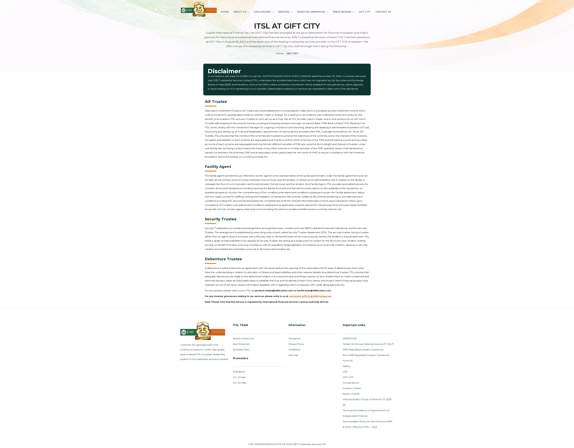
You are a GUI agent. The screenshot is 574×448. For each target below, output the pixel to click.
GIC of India (239, 382)
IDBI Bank (239, 371)
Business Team (241, 349)
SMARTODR (350, 338)
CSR (345, 371)
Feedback (294, 349)
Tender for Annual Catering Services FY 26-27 (368, 344)
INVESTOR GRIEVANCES (311, 11)
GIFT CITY (364, 11)
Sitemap (293, 355)
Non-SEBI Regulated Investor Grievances (366, 355)
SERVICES (283, 11)
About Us (240, 11)
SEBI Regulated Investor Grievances (363, 349)
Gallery (347, 366)
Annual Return (351, 382)
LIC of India (239, 377)
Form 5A (348, 360)
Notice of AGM (351, 393)
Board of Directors (243, 338)
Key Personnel (241, 344)
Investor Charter (352, 388)
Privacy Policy (296, 344)
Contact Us (383, 11)
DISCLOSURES (262, 11)
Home (225, 11)
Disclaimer (294, 338)
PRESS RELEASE (342, 11)
